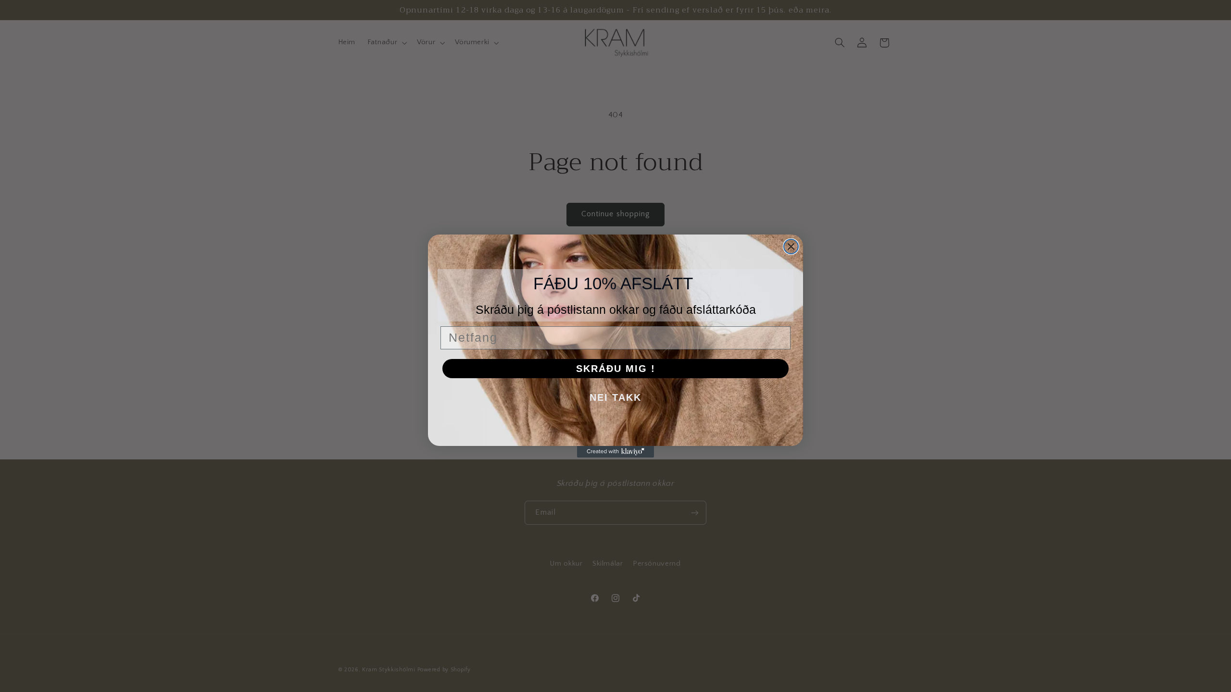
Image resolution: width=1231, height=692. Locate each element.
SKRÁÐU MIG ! (615, 368)
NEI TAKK (615, 397)
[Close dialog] (791, 246)
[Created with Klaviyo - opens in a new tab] (615, 451)
